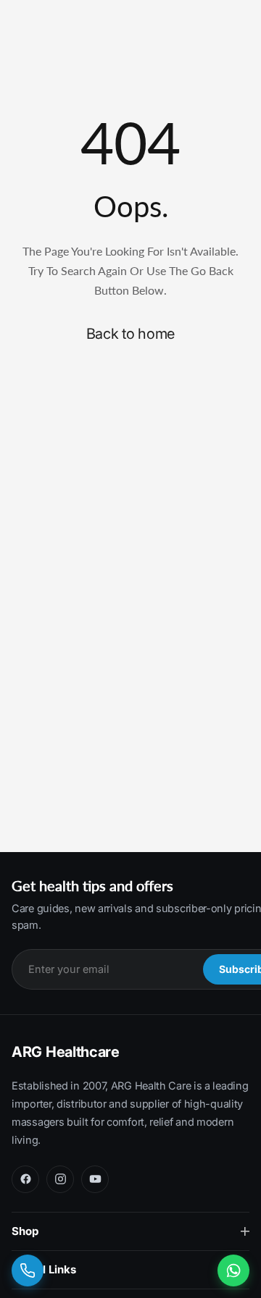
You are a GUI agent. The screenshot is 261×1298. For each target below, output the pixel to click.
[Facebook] (25, 1179)
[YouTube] (95, 1179)
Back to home (130, 333)
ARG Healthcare (66, 1052)
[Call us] (28, 1270)
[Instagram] (60, 1179)
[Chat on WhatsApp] (233, 1270)
